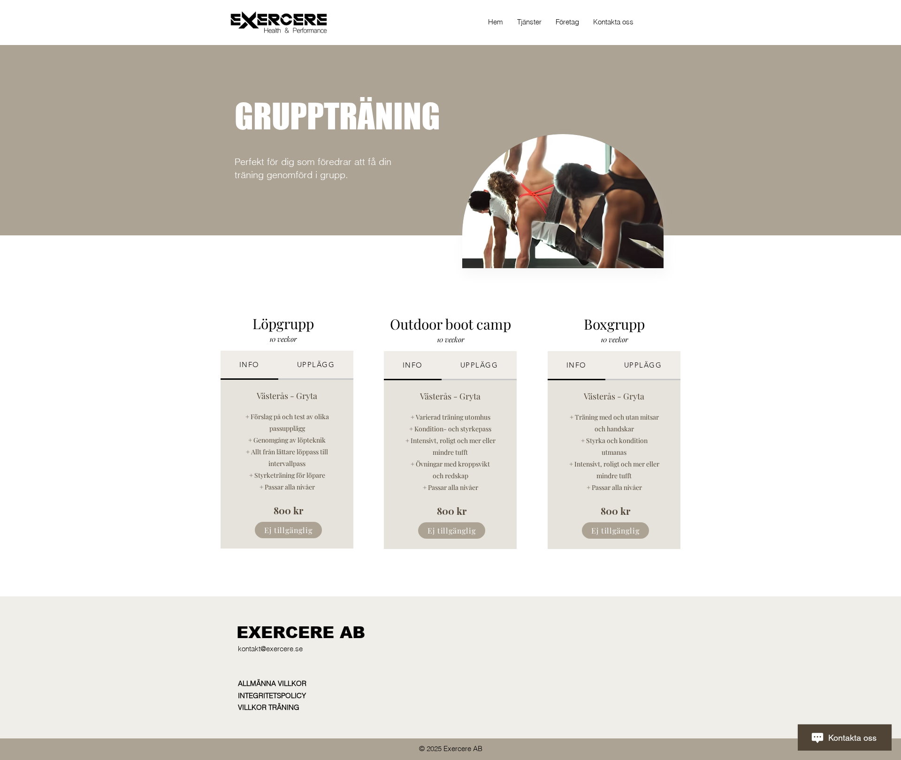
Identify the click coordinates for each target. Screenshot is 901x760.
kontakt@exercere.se (270, 648)
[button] (529, 22)
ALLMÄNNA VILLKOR (272, 683)
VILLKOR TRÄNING (268, 707)
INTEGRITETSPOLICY (272, 695)
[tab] (249, 365)
